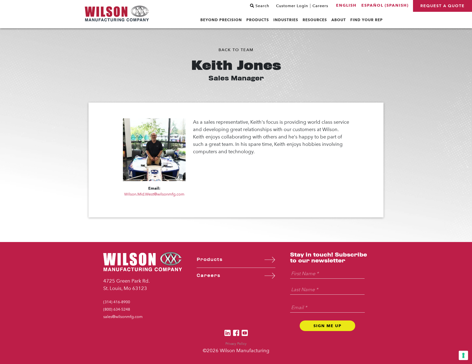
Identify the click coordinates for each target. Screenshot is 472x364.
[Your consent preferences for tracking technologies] (463, 355)
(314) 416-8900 (116, 302)
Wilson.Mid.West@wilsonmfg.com (154, 194)
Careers (320, 6)
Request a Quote (442, 5)
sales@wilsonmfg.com (123, 316)
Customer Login (292, 6)
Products (210, 259)
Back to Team (236, 49)
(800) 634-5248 (116, 309)
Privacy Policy (236, 344)
